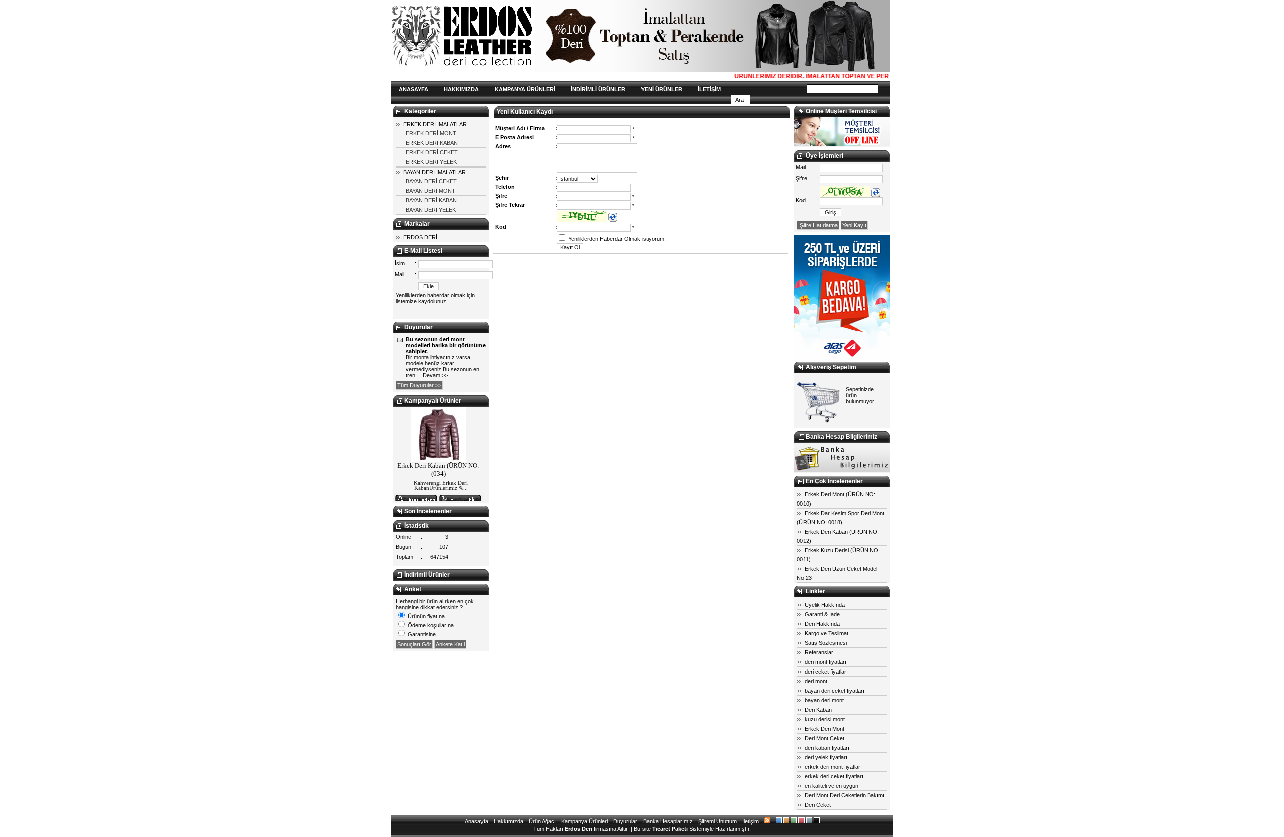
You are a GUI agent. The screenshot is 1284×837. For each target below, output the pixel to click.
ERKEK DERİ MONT (431, 133)
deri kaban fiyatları (827, 748)
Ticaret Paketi (670, 829)
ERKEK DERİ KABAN (432, 143)
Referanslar (819, 652)
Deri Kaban (818, 710)
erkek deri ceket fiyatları (834, 776)
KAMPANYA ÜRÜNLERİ (525, 89)
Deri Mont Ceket (824, 738)
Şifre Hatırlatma (818, 225)
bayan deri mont (824, 700)
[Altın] (786, 821)
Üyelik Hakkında (825, 605)
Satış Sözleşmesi (826, 643)
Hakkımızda (508, 821)
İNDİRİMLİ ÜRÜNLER (598, 89)
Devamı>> (435, 375)
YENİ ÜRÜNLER (661, 89)
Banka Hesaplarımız (668, 821)
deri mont (816, 681)
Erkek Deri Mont (824, 729)
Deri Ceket (818, 805)
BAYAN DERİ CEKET (431, 181)
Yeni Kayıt (854, 225)
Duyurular (625, 821)
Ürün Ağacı (542, 821)
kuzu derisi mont (825, 719)
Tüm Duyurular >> (419, 385)
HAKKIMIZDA (461, 89)
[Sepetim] (819, 422)
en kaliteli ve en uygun (831, 786)
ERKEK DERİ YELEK (431, 162)
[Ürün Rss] (767, 821)
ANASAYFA (413, 89)
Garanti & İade (822, 614)
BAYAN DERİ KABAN (431, 200)
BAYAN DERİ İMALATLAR (434, 172)
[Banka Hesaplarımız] (842, 470)
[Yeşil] (794, 821)
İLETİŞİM (709, 89)
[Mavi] (779, 821)
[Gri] (809, 821)
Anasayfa (476, 821)
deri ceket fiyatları (826, 671)
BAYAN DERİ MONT (430, 191)
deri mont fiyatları (825, 662)
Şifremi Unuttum (717, 821)
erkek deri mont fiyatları (833, 767)
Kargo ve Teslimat (826, 633)
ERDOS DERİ (420, 237)
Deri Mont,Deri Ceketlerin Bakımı (844, 795)
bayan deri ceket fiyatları (834, 691)
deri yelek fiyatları (826, 757)
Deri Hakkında (822, 624)
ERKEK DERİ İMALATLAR (435, 124)
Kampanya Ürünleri (584, 821)
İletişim (750, 821)
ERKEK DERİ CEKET (432, 152)
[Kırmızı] (801, 821)
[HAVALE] (842, 359)
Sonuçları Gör (414, 644)
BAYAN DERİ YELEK (431, 210)
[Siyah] (817, 821)
